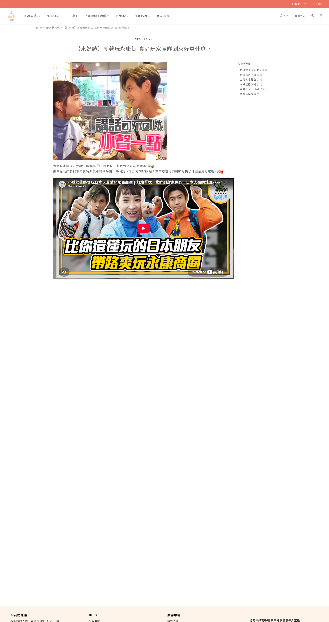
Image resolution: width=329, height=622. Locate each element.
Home (39, 27)
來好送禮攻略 (251, 84)
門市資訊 (72, 15)
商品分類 (53, 15)
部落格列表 (53, 27)
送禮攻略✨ (32, 15)
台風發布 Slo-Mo (253, 69)
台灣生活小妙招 (252, 89)
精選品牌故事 (250, 94)
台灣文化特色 (251, 79)
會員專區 (163, 15)
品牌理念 (122, 15)
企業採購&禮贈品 (97, 15)
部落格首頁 (142, 15)
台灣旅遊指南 (251, 74)
